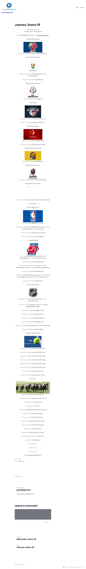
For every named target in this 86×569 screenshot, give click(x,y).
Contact (82, 7)
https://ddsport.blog (42, 35)
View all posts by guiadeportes (25, 494)
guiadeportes (7, 12)
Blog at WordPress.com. (20, 564)
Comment (46, 522)
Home (77, 7)
